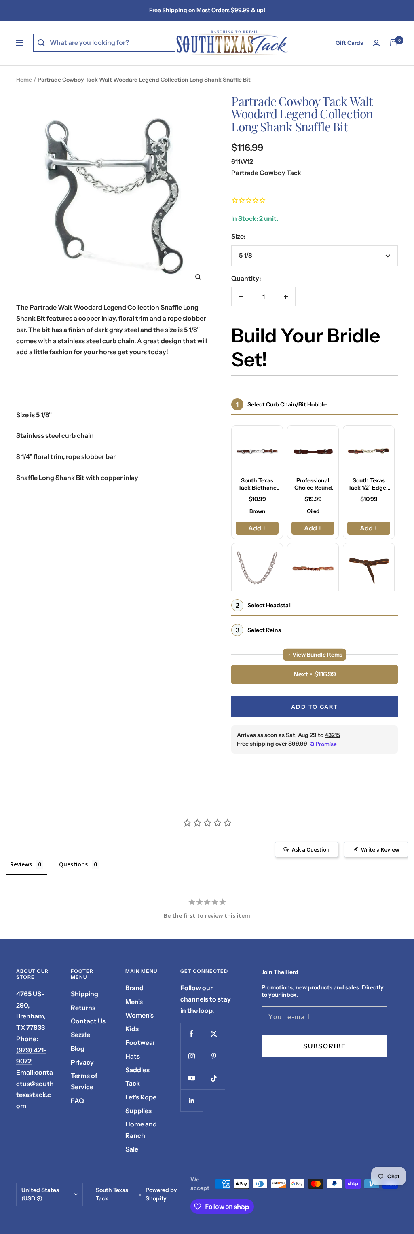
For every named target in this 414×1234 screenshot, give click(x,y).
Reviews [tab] (21, 864)
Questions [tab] (73, 864)
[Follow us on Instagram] (191, 1056)
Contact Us (88, 1021)
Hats (132, 1056)
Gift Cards (349, 42)
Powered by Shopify (161, 1194)
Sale (131, 1149)
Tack (132, 1083)
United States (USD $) (40, 1194)
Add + (257, 528)
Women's (139, 1015)
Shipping (84, 994)
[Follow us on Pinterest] (214, 1056)
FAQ (77, 1101)
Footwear (140, 1042)
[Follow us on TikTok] (214, 1078)
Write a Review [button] (380, 849)
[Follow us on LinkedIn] (191, 1100)
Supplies (138, 1111)
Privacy (82, 1062)
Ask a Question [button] (311, 849)
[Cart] (394, 42)
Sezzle (80, 1035)
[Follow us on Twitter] (214, 1034)
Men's (134, 1001)
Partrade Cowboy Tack (266, 173)
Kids (132, 1029)
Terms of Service (84, 1081)
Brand (134, 988)
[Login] (376, 43)
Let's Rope (140, 1097)
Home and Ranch (141, 1129)
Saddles (137, 1070)
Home (24, 79)
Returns (83, 1008)
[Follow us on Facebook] (191, 1034)
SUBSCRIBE (324, 1046)
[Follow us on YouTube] (191, 1078)
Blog (77, 1048)
